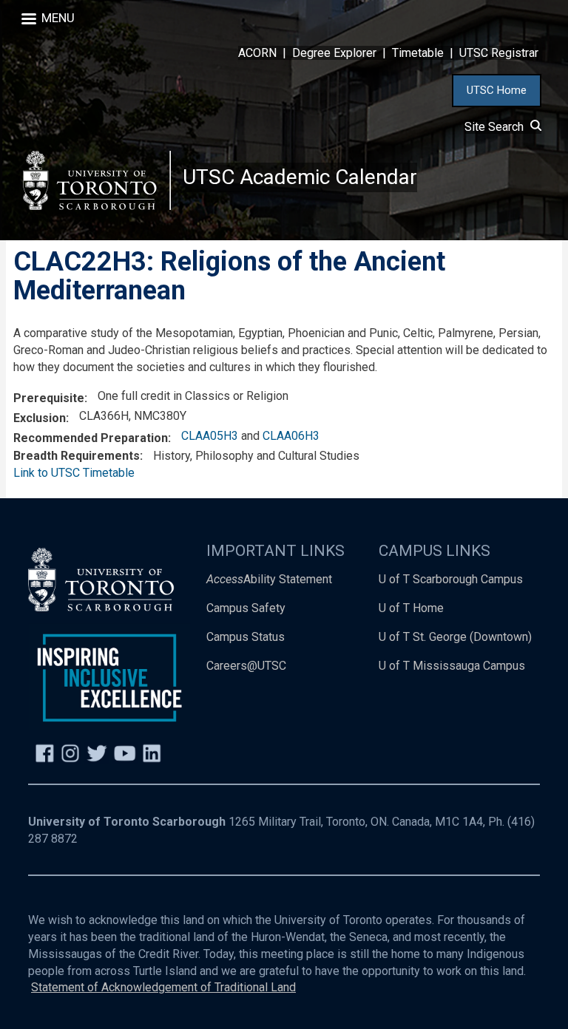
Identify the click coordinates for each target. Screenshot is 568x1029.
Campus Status (245, 637)
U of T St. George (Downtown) (455, 637)
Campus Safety (245, 608)
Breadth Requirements (76, 456)
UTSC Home (497, 90)
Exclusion (39, 418)
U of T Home (411, 608)
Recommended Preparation (90, 438)
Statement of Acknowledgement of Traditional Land (163, 987)
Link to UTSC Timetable (74, 473)
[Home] (97, 180)
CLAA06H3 (291, 436)
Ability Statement (269, 579)
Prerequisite (48, 398)
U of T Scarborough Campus (451, 579)
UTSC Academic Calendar (300, 177)
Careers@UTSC (246, 666)
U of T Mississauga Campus (452, 666)
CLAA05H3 (209, 436)
